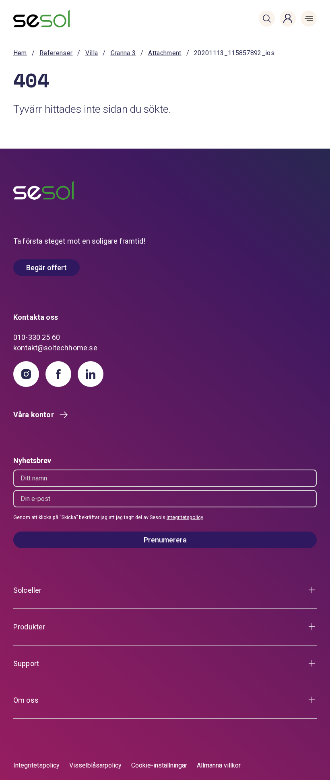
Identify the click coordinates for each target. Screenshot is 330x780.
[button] (267, 18)
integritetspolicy (185, 517)
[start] (38, 18)
